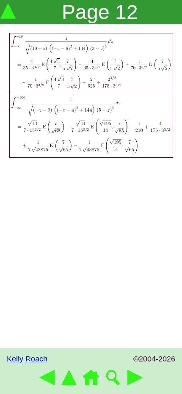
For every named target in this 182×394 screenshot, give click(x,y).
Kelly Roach (27, 359)
